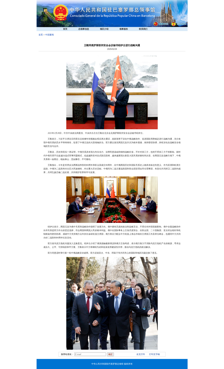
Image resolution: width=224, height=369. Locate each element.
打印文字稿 (154, 354)
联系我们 (143, 29)
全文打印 (140, 354)
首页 (65, 29)
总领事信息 (83, 29)
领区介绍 (104, 29)
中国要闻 (49, 35)
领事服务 (123, 29)
